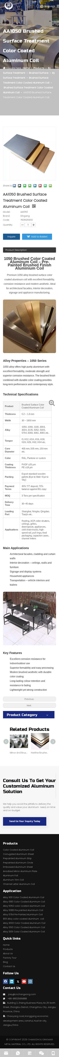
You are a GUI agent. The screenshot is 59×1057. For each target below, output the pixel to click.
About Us (8, 953)
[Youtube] (24, 981)
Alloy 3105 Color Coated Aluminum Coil (24, 931)
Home (6, 944)
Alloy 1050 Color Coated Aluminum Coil (24, 927)
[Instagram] (30, 981)
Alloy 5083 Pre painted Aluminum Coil (23, 910)
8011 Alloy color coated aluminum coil (23, 918)
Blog (5, 962)
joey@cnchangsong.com (22, 994)
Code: (6, 219)
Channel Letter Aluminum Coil (19, 884)
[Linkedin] (11, 981)
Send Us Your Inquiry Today (24, 821)
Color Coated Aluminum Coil (18, 849)
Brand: (6, 215)
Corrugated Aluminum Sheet (18, 854)
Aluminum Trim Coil (13, 879)
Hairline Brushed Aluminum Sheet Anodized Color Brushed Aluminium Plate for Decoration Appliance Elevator (40, 752)
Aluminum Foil (10, 875)
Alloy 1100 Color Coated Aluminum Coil (23, 897)
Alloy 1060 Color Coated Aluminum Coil (24, 901)
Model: (6, 211)
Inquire (11, 236)
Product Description (16, 250)
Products (8, 949)
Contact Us (9, 966)
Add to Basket (39, 236)
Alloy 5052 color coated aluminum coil (24, 905)
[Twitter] (17, 981)
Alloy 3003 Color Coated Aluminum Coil (24, 923)
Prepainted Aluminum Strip (17, 858)
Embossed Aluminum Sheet (18, 866)
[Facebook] (5, 981)
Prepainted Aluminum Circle (18, 862)
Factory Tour (9, 957)
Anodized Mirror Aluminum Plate (20, 871)
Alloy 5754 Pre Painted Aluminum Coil (23, 914)
